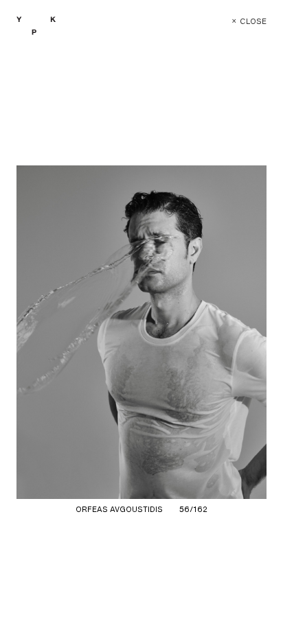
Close (249, 21)
